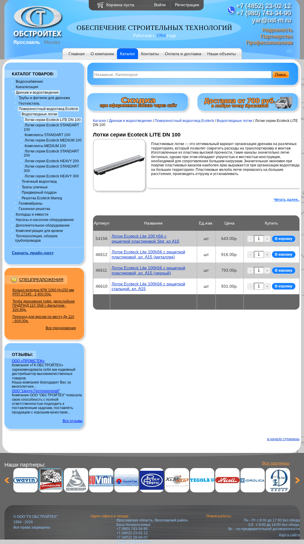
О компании (102, 53)
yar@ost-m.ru (139, 542)
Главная (77, 53)
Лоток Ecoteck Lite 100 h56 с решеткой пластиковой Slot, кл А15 (145, 239)
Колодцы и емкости (32, 214)
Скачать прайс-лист (33, 252)
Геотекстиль (29, 103)
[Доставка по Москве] (247, 107)
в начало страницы (283, 439)
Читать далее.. (287, 200)
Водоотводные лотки (39, 114)
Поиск (280, 74)
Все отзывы (73, 421)
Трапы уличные (35, 187)
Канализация (27, 87)
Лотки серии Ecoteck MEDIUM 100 (53, 140)
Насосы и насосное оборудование (45, 220)
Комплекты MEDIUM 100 (45, 146)
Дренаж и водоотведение (37, 92)
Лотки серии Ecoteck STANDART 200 (51, 153)
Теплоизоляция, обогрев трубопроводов (36, 238)
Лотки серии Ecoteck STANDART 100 (51, 127)
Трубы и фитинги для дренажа (44, 98)
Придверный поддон (39, 192)
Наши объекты (221, 53)
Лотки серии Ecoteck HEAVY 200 (52, 161)
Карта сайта (289, 535)
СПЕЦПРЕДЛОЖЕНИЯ (41, 279)
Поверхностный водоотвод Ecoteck (48, 109)
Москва (52, 42)
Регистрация (187, 4)
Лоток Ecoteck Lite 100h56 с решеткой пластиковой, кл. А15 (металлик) (148, 254)
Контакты (150, 53)
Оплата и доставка (183, 53)
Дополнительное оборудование (43, 225)
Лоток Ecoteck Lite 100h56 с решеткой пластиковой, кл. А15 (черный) (148, 270)
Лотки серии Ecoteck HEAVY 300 (52, 176)
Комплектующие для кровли (39, 231)
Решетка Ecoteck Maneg (42, 198)
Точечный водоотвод (39, 181)
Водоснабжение (29, 81)
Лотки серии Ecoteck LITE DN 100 (53, 120)
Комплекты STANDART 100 (47, 135)
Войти (160, 4)
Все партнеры (275, 463)
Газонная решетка (34, 209)
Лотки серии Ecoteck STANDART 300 (51, 168)
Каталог (127, 53)
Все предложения (61, 328)
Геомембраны (30, 203)
